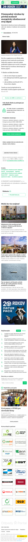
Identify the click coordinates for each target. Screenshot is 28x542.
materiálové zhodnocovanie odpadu (11, 173)
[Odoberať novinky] (25, 382)
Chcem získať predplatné (13, 134)
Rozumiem (22, 536)
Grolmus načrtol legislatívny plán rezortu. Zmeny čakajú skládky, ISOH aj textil (14, 343)
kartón (3, 171)
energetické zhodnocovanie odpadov (12, 169)
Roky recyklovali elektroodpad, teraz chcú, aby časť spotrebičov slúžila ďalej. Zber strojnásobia (15, 351)
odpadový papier (13, 175)
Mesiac (24, 330)
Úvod (3, 2)
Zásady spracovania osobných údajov (10, 529)
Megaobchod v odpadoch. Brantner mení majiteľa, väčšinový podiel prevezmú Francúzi (15, 371)
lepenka (17, 171)
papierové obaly (5, 176)
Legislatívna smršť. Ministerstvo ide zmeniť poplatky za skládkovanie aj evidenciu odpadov (14, 335)
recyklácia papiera (17, 176)
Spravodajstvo (7, 32)
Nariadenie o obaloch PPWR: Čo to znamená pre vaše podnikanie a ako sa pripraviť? (14, 347)
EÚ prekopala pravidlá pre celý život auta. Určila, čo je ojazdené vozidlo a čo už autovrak (15, 339)
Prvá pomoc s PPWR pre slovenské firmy (11, 409)
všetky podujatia (14, 421)
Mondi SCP (4, 175)
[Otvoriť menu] (25, 2)
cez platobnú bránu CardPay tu (15, 160)
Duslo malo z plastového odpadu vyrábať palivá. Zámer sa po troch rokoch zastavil (14, 358)
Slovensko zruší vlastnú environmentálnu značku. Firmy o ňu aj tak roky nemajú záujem (15, 362)
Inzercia (3, 531)
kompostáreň (10, 171)
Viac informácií (19, 540)
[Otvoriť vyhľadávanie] (21, 2)
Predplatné (15, 2)
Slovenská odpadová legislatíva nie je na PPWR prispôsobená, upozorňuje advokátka (14, 355)
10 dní (18, 330)
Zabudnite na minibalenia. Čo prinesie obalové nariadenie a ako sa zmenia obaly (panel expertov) (15, 367)
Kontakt (8, 531)
